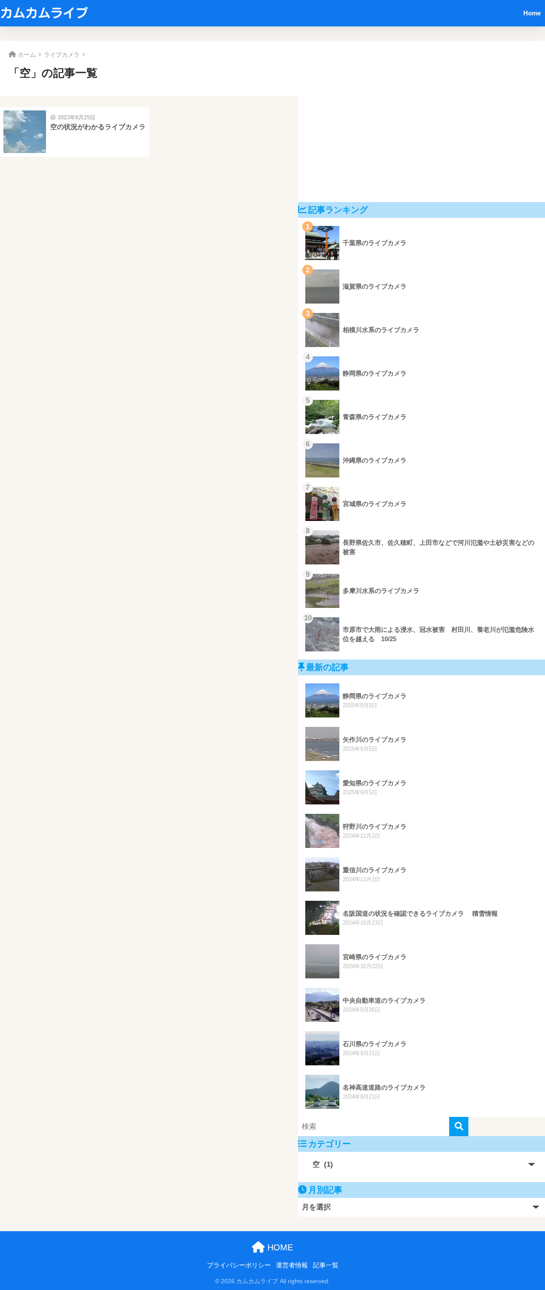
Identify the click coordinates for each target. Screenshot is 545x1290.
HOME (279, 1247)
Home (532, 13)
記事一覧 (325, 1265)
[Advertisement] (421, 121)
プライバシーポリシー (239, 1265)
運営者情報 (292, 1265)
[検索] (458, 1126)
